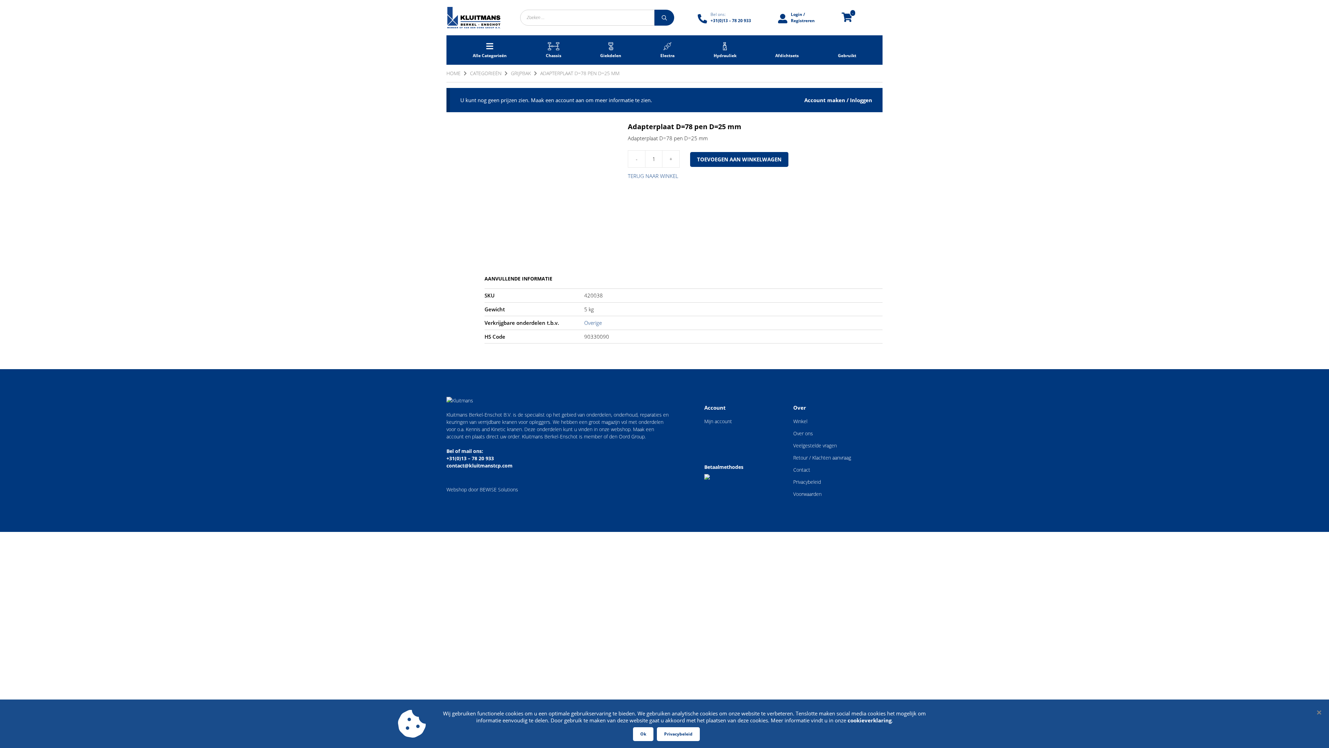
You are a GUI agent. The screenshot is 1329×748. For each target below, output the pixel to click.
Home (453, 73)
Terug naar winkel (653, 175)
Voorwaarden (807, 494)
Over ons (803, 433)
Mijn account (718, 421)
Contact (801, 469)
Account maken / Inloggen (838, 100)
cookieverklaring (870, 720)
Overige (593, 322)
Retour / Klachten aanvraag (822, 457)
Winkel (800, 421)
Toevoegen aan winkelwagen (739, 159)
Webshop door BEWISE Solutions (482, 489)
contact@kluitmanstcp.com (479, 465)
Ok (643, 734)
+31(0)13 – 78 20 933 (470, 458)
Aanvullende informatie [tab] (518, 278)
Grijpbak (521, 73)
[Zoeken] (664, 18)
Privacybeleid (807, 482)
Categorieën (485, 73)
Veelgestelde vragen (815, 445)
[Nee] (1318, 712)
